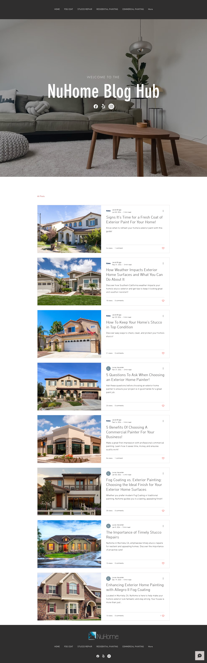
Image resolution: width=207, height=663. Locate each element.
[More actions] (164, 211)
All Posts (41, 196)
